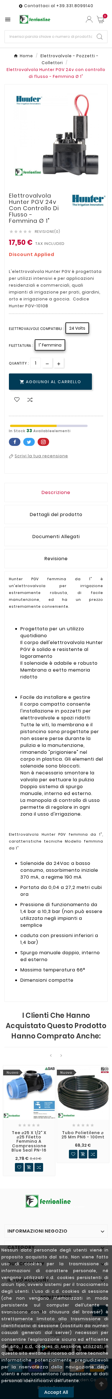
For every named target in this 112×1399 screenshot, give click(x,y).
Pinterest (43, 442)
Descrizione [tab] (56, 492)
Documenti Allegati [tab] (56, 536)
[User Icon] (89, 19)
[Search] (100, 37)
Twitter (29, 442)
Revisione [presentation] (56, 558)
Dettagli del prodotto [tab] (56, 514)
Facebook (14, 442)
